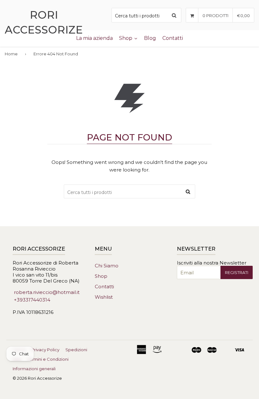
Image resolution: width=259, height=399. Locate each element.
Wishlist (104, 297)
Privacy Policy (45, 349)
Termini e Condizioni (48, 359)
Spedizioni (76, 349)
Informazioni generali (34, 368)
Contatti (104, 287)
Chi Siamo (106, 266)
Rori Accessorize (44, 22)
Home (11, 53)
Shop (101, 276)
